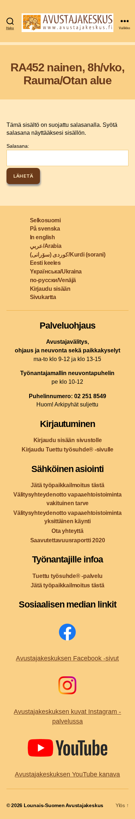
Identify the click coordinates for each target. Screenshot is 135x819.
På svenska (45, 229)
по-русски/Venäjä (53, 280)
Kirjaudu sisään (50, 289)
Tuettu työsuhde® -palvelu (67, 576)
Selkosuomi (45, 220)
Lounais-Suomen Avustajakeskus (63, 805)
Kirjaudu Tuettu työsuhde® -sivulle (67, 449)
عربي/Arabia (45, 246)
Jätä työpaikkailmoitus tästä (67, 485)
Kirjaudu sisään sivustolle (67, 440)
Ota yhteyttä (67, 531)
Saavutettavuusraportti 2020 (67, 540)
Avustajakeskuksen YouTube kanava (67, 774)
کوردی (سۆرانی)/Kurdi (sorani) (67, 255)
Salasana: (17, 146)
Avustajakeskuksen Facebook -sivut (67, 658)
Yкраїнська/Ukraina (56, 271)
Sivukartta (43, 297)
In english (42, 237)
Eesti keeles (45, 263)
